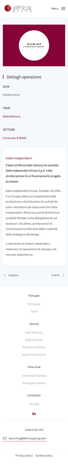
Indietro (13, 275)
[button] (58, 8)
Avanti (56, 275)
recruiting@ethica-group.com (27, 438)
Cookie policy (44, 456)
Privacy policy (24, 456)
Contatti (34, 404)
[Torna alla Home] (18, 8)
